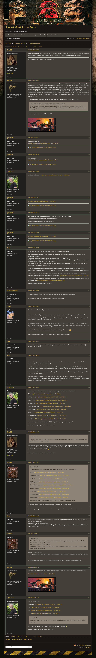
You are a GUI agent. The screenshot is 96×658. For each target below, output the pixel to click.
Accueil (16, 35)
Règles (35, 35)
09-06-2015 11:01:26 (33, 50)
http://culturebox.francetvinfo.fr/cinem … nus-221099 (48, 412)
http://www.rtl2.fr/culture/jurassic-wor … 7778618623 (46, 607)
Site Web (10, 73)
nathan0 (9, 462)
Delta (8, 248)
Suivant (40, 46)
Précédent (13, 46)
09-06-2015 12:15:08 (33, 306)
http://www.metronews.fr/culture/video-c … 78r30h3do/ (46, 394)
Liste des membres (26, 35)
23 (35, 46)
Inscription (50, 35)
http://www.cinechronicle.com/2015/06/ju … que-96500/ (42, 160)
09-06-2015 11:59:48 (33, 290)
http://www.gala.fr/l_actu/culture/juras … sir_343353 (45, 613)
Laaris (9, 306)
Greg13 (9, 50)
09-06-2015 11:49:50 (33, 232)
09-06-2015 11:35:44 (33, 171)
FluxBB (88, 647)
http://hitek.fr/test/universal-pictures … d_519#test (41, 574)
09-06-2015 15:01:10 (33, 516)
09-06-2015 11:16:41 (33, 137)
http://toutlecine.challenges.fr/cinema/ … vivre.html (49, 604)
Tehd (8, 341)
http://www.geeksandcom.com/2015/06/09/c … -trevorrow (51, 400)
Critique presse (34, 43)
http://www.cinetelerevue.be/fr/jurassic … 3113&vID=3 (42, 236)
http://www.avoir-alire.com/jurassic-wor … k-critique (41, 201)
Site (9, 35)
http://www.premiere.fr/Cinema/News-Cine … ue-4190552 (43, 143)
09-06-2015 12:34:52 (33, 355)
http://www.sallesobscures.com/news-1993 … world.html (55, 406)
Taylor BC (10, 171)
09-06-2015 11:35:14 (33, 154)
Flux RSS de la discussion (83, 645)
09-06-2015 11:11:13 (33, 80)
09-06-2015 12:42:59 (33, 387)
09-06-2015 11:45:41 (33, 213)
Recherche (43, 35)
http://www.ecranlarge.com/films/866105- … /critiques (74, 275)
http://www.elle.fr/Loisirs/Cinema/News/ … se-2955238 (45, 610)
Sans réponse (86, 38)
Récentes (79, 38)
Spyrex (9, 80)
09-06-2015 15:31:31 (33, 597)
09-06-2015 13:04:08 (33, 432)
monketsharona (12, 290)
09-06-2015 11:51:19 (33, 248)
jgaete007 (10, 138)
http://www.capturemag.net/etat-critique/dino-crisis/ (51, 280)
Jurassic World (20, 43)
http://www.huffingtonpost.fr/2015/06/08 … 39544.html (51, 397)
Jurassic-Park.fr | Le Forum (21, 27)
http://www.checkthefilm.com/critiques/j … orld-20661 (51, 409)
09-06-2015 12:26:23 (33, 341)
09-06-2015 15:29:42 (33, 567)
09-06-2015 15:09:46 (33, 533)
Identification (57, 35)
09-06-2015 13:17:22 (33, 462)
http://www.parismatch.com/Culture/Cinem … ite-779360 (50, 419)
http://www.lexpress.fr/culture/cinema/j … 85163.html (55, 175)
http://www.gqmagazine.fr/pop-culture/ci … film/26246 (50, 403)
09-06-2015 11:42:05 (33, 197)
